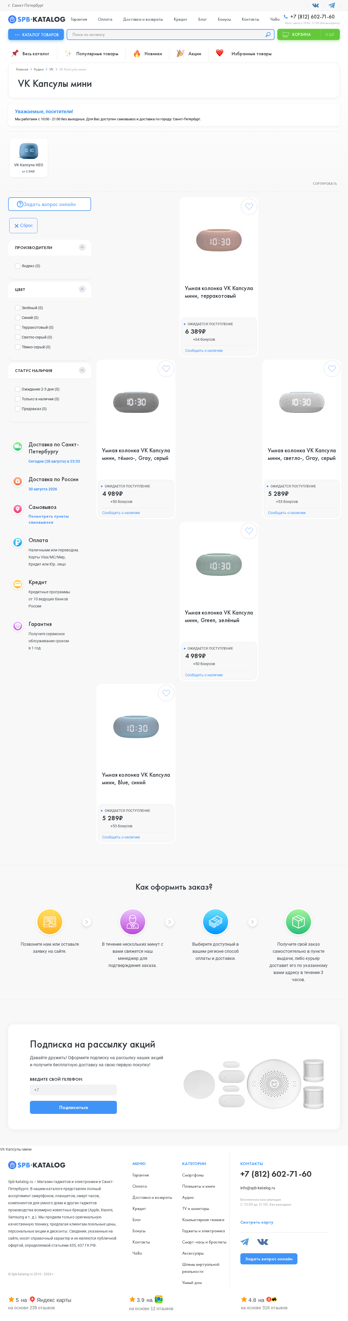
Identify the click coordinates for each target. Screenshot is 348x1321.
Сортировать (325, 184)
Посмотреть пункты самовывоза (49, 519)
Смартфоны (193, 1175)
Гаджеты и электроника (203, 1231)
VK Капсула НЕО (28, 168)
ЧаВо (275, 19)
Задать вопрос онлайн (49, 204)
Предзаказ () (34, 409)
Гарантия (79, 19)
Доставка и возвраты (143, 19)
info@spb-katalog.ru (257, 1188)
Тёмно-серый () (36, 347)
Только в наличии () (40, 399)
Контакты (250, 19)
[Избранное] (249, 207)
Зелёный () (32, 308)
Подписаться (73, 1107)
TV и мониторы (195, 1208)
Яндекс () (31, 266)
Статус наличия (33, 370)
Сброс (26, 225)
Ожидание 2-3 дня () (41, 389)
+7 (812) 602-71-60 (312, 17)
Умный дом (192, 1282)
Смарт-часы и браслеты (204, 1242)
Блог (202, 19)
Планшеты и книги (198, 1186)
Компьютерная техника (203, 1219)
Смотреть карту (257, 1222)
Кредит (180, 19)
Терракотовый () (38, 327)
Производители (33, 247)
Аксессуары (193, 1253)
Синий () (30, 317)
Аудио (188, 1197)
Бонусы (224, 19)
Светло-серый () (37, 337)
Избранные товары (252, 53)
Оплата (105, 19)
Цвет (20, 289)
